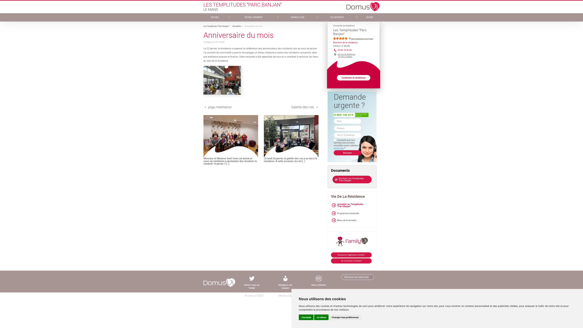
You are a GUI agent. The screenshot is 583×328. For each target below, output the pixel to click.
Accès (369, 17)
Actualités (236, 26)
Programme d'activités (348, 213)
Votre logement (253, 17)
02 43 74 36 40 (345, 50)
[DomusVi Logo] (363, 5)
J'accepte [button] (306, 317)
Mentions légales (286, 295)
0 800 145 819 (343, 115)
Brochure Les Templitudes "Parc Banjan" (351, 179)
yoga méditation (220, 107)
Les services (337, 17)
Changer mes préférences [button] (345, 317)
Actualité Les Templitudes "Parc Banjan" (350, 205)
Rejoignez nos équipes (285, 286)
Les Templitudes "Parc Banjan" (216, 26)
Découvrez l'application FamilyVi (351, 255)
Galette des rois (302, 107)
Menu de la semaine (346, 220)
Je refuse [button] (321, 317)
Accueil (215, 17)
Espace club (297, 17)
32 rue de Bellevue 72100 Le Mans (346, 55)
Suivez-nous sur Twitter (252, 286)
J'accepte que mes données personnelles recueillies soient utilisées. (347, 144)
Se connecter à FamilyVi (351, 261)
